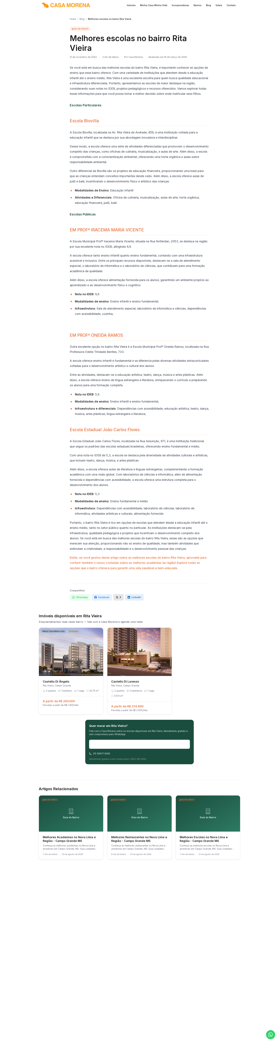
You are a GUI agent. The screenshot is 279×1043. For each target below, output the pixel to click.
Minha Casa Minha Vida (153, 5)
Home (73, 19)
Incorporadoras (180, 5)
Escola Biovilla (84, 120)
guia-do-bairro (80, 28)
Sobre (219, 5)
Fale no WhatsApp (142, 744)
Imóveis (131, 5)
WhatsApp (82, 597)
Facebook (103, 597)
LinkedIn (136, 597)
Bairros (198, 5)
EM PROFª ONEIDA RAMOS (96, 335)
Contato (231, 5)
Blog (208, 5)
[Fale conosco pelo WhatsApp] (270, 1034)
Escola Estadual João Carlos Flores (105, 429)
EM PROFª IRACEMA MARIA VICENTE (107, 229)
